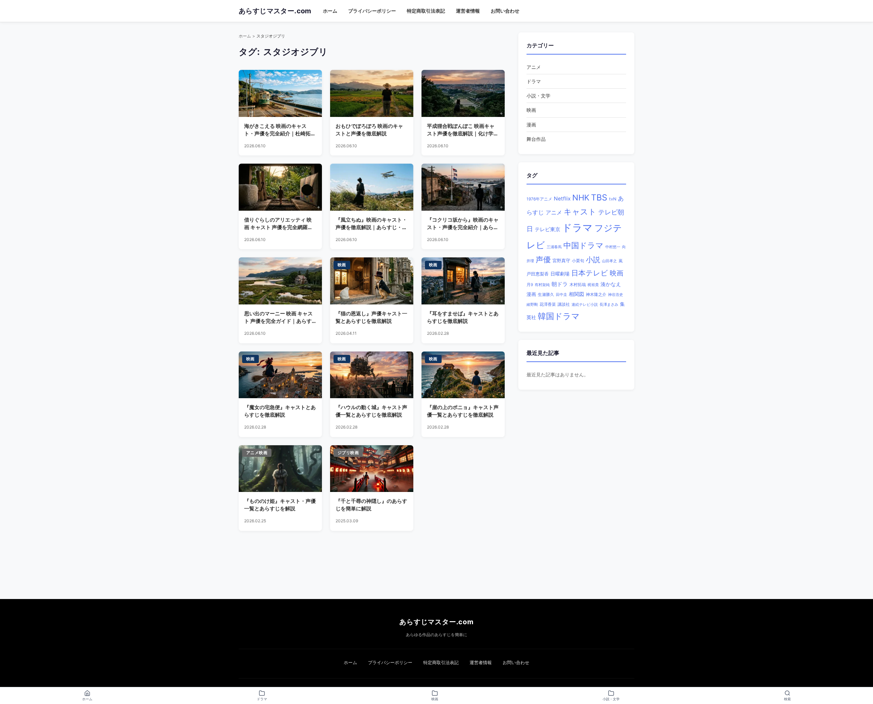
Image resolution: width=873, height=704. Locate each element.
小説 (593, 259)
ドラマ (534, 81)
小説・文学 (538, 96)
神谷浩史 (615, 295)
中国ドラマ (583, 245)
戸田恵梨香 (538, 273)
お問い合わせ (505, 11)
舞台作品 (536, 139)
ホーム (330, 11)
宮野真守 (561, 260)
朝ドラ (559, 284)
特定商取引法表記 (426, 11)
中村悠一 (612, 246)
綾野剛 (532, 304)
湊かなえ (611, 284)
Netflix (562, 198)
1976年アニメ (539, 198)
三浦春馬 (554, 246)
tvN (612, 198)
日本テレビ (589, 273)
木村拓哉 (577, 284)
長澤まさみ (609, 304)
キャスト (580, 211)
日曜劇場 (559, 273)
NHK (580, 198)
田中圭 (561, 294)
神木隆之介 (596, 294)
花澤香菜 (547, 304)
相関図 (576, 294)
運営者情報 (468, 11)
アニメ (534, 67)
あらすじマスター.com (436, 622)
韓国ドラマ (559, 316)
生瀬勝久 (546, 294)
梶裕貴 (593, 285)
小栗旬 (578, 260)
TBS (599, 197)
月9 (530, 284)
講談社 (564, 304)
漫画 (531, 125)
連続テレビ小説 (585, 304)
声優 (543, 259)
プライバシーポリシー (372, 11)
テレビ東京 (547, 229)
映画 (531, 110)
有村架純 (542, 284)
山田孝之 (609, 260)
